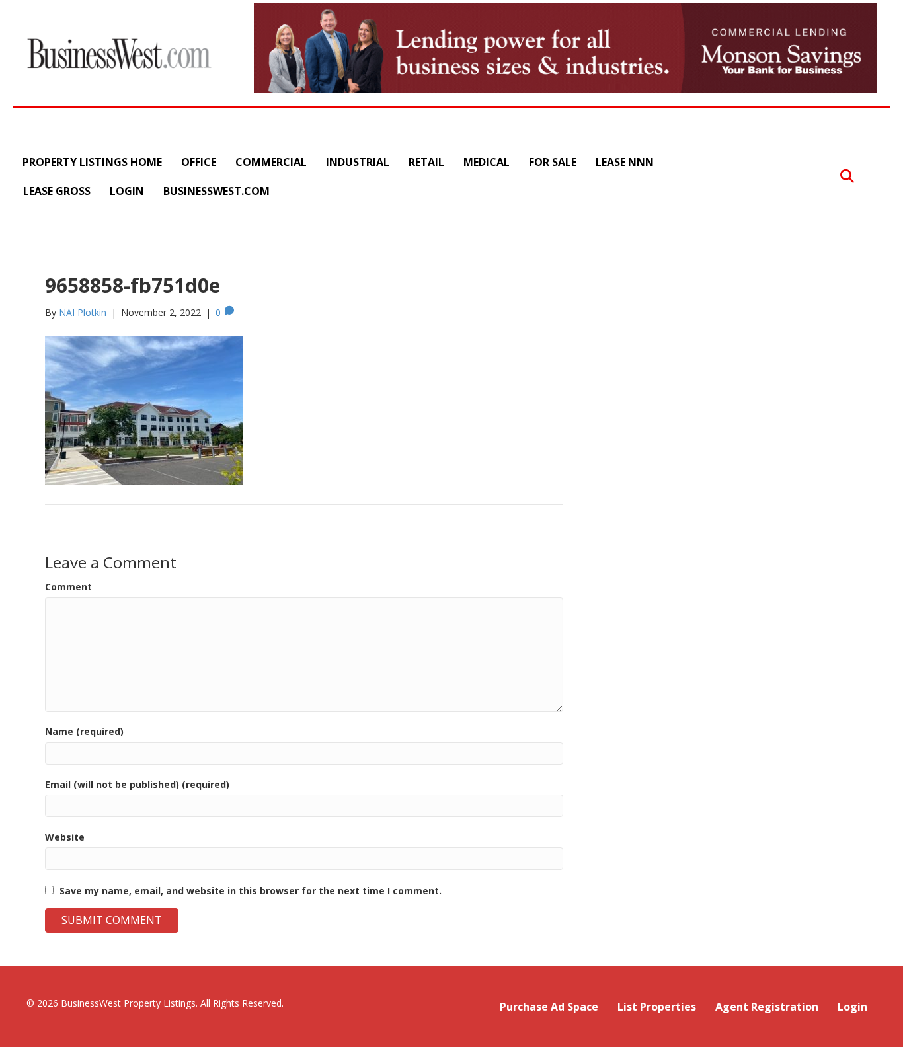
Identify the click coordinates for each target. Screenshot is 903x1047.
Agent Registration (766, 1006)
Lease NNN (625, 162)
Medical (486, 162)
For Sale (552, 162)
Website (65, 837)
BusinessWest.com (216, 191)
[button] (847, 177)
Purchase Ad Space (549, 1006)
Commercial (271, 162)
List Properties (656, 1006)
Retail (426, 162)
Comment (68, 586)
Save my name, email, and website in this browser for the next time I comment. (250, 890)
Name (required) (84, 731)
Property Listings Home (92, 162)
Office (198, 162)
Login (127, 191)
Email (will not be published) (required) (137, 784)
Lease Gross (57, 191)
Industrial (357, 162)
